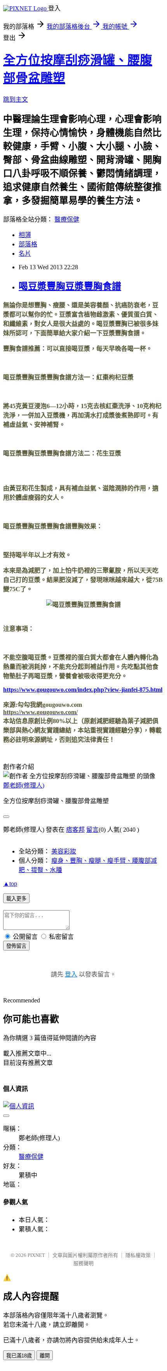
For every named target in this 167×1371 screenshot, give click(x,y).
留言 (92, 829)
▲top (10, 883)
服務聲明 (83, 1263)
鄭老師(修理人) (23, 785)
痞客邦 (75, 829)
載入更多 (16, 899)
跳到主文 (15, 99)
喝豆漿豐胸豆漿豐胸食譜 (70, 286)
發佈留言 (16, 946)
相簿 (25, 235)
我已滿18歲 (19, 1356)
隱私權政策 (138, 1255)
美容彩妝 (63, 851)
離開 (45, 1356)
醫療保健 (66, 219)
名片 (25, 253)
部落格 (28, 244)
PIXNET (36, 1255)
